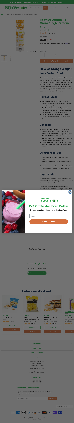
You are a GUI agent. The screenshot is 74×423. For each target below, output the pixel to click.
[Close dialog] (69, 192)
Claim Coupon (48, 222)
